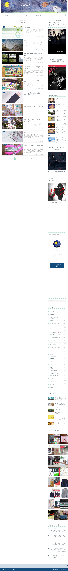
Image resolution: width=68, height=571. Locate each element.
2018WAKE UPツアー (58, 332)
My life (57, 354)
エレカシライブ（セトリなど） (57, 327)
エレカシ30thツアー (58, 337)
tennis (57, 350)
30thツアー (48, 15)
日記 (58, 359)
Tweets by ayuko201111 (53, 234)
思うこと (58, 361)
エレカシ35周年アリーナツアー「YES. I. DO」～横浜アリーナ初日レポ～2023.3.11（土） (58, 530)
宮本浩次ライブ (58, 317)
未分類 (57, 387)
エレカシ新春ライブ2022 (17, 15)
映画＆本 (58, 368)
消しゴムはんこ (58, 373)
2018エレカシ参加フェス (58, 334)
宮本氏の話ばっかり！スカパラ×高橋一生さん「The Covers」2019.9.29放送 (57, 132)
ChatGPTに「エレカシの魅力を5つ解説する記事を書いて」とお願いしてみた (57, 556)
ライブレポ (38, 15)
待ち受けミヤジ (60, 104)
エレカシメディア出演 (57, 347)
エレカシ (6, 15)
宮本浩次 (30, 15)
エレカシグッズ (57, 340)
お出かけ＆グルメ (58, 375)
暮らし (58, 358)
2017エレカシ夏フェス (58, 336)
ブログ (58, 381)
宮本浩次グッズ (58, 320)
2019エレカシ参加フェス (58, 331)
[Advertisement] (58, 217)
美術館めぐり (58, 370)
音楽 (58, 367)
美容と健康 (58, 356)
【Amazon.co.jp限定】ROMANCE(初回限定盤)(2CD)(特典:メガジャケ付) (57, 172)
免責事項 (14, 569)
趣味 (57, 364)
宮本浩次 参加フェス (58, 318)
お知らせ (57, 384)
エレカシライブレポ (57, 323)
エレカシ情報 (57, 344)
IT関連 (57, 378)
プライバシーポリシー (7, 569)
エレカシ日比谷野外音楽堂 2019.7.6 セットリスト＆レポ (61, 112)
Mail (57, 15)
